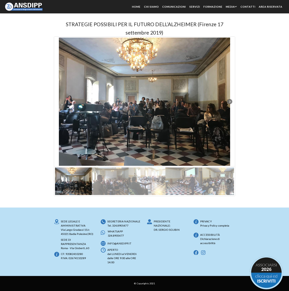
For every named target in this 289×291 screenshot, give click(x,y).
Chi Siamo (151, 6)
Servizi (194, 6)
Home (136, 6)
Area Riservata (270, 6)
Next (229, 101)
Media (230, 6)
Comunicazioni (174, 6)
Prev (59, 181)
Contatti (247, 6)
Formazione (212, 6)
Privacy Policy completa (214, 225)
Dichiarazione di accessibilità (210, 241)
